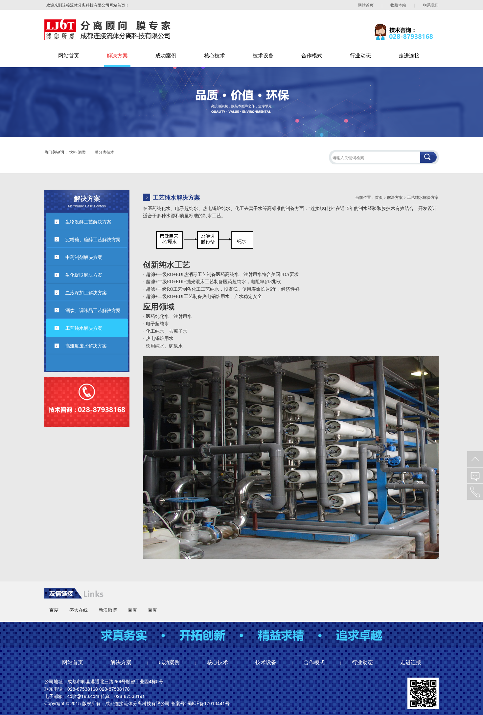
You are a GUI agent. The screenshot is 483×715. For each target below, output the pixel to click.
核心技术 (214, 55)
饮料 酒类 (77, 152)
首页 (379, 197)
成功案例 (165, 55)
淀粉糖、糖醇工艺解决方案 (93, 239)
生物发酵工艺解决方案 (88, 221)
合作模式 (311, 55)
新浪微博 (108, 609)
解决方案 (117, 55)
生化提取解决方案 (83, 274)
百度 (53, 609)
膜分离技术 (104, 152)
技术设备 (263, 55)
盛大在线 (78, 609)
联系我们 (431, 5)
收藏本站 (398, 5)
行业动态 (360, 55)
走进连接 (409, 55)
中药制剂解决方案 (83, 257)
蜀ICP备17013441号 (208, 703)
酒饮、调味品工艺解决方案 (93, 310)
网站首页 (366, 5)
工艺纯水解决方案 (83, 328)
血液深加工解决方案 (86, 292)
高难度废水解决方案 (86, 345)
